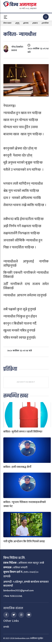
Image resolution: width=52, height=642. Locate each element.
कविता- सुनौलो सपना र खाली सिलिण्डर (22, 431)
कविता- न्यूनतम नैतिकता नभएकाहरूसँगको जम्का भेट (24, 504)
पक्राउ (35, 23)
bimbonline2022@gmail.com (18, 590)
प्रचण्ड (26, 23)
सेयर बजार (7, 23)
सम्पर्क (6, 627)
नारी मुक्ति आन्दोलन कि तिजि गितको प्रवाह (24, 541)
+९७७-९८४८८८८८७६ (12, 596)
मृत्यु (17, 23)
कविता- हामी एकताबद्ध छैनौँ (17, 467)
